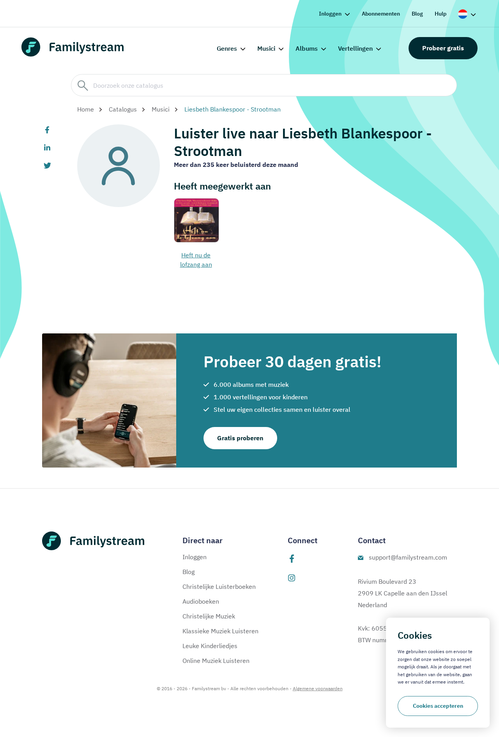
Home (85, 109)
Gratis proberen (240, 438)
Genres (227, 48)
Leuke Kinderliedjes (209, 646)
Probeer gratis (443, 48)
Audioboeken (200, 601)
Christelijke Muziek (208, 616)
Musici (266, 48)
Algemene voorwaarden (318, 688)
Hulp (440, 13)
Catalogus (123, 109)
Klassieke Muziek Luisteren (220, 631)
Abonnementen (381, 13)
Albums (307, 48)
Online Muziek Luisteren (216, 660)
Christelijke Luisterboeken (219, 586)
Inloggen (330, 13)
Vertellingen (355, 48)
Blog (417, 13)
